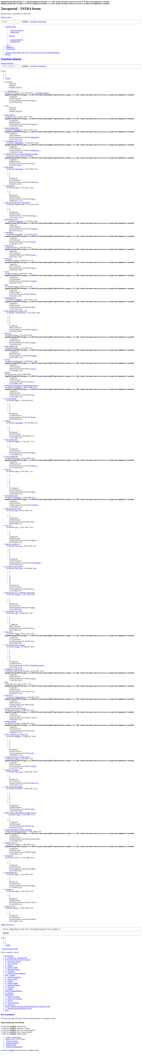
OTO (17, 156)
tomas (17, 400)
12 (10, 581)
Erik (32, 641)
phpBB (11, 1050)
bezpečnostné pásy (11, 872)
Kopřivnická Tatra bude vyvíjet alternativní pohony (22, 385)
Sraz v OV (8, 525)
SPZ (6, 682)
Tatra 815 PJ (9, 245)
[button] (7, 78)
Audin (16, 348)
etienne (16, 93)
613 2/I (7, 359)
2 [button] (5, 76)
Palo (16, 874)
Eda (32, 704)
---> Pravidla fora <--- (12, 91)
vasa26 (33, 369)
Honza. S (17, 458)
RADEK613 (18, 387)
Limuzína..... (9, 889)
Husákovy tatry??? (11, 843)
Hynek (33, 242)
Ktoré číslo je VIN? (11, 219)
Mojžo (33, 453)
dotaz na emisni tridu (12, 128)
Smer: (49, 929)
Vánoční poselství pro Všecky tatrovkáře (18, 830)
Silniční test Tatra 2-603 (13, 509)
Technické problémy (42, 93)
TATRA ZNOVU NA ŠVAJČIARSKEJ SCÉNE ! (21, 154)
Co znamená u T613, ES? (13, 141)
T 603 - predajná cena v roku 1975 (16, 734)
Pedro (17, 634)
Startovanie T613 (10, 298)
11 (10, 579)
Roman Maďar (36, 563)
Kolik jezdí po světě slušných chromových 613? (20, 813)
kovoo (16, 335)
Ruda (33, 199)
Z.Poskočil (17, 497)
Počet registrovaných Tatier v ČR (16, 311)
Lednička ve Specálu (12, 770)
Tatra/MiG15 (9, 232)
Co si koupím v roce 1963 (13, 611)
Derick (33, 342)
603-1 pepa (19, 772)
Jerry (32, 436)
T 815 (7, 272)
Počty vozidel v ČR (11, 346)
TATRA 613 (9, 856)
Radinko (18, 736)
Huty (15, 117)
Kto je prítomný (8, 1014)
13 (10, 583)
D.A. (32, 382)
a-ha (15, 374)
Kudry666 (18, 234)
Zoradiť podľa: (25, 929)
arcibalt (17, 594)
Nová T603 (9, 632)
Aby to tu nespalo (11, 398)
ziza (32, 628)
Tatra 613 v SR (10, 906)
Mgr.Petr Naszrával (37, 665)
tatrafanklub (19, 169)
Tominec (34, 124)
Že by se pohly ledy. (11, 456)
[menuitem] (16, 30)
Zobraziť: (5, 929)
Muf (18, 815)
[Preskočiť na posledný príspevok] (36, 100)
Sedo (32, 809)
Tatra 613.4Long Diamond (14, 787)
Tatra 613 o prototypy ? (12, 544)
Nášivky (7, 421)
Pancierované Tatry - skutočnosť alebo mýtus (20, 593)
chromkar (20, 221)
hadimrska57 (18, 130)
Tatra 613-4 (9, 695)
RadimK (34, 356)
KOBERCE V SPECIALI (13, 669)
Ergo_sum (18, 546)
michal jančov (18, 361)
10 (10, 578)
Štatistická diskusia (11, 59)
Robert (16, 286)
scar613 (16, 260)
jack (16, 510)
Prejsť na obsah (6, 17)
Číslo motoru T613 (11, 440)
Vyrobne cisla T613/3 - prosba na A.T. (17, 757)
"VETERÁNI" (10, 186)
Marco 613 (34, 783)
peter (17, 471)
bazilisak (34, 281)
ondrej (33, 492)
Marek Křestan (20, 697)
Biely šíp (8, 333)
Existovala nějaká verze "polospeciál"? (17, 203)
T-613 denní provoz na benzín (15, 645)
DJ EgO (33, 216)
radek (17, 188)
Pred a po (8, 469)
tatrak (15, 273)
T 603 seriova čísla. (11, 495)
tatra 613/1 (8, 258)
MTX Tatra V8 (10, 115)
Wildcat (7, 372)
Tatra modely (9, 167)
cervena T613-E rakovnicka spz (15, 708)
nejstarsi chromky (11, 721)
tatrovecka (34, 182)
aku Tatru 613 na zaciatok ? (14, 566)
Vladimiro (18, 300)
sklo (6, 285)
